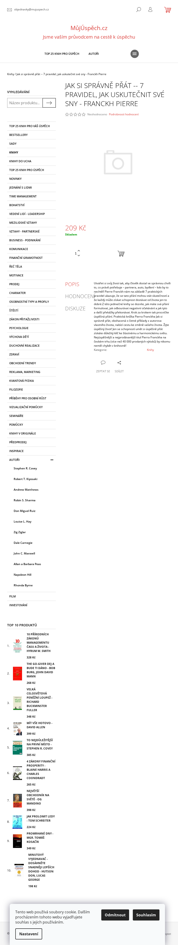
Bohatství (17, 205)
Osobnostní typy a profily (29, 302)
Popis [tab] (72, 284)
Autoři (14, 460)
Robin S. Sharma (24, 500)
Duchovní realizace (24, 346)
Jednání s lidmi (20, 188)
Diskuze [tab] (75, 308)
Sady (12, 144)
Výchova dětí (19, 337)
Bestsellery (18, 135)
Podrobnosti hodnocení (124, 114)
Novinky (15, 179)
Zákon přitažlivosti (24, 319)
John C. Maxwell (24, 553)
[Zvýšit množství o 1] (78, 250)
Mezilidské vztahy (23, 223)
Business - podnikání (25, 240)
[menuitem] (62, 54)
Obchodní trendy (22, 363)
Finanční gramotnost (26, 258)
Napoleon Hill (22, 575)
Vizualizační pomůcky (26, 407)
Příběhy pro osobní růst (27, 398)
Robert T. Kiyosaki (25, 479)
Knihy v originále (22, 433)
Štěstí (13, 310)
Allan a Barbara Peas (27, 564)
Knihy (13, 152)
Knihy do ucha (20, 161)
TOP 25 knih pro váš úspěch (29, 126)
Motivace (16, 275)
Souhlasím (146, 914)
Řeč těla (15, 267)
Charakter (17, 293)
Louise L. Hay (22, 521)
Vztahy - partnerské (24, 231)
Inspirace (16, 451)
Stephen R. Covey (25, 468)
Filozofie (16, 389)
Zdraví (14, 354)
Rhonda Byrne (23, 585)
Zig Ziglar (20, 532)
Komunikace (18, 249)
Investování (18, 605)
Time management (23, 196)
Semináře (16, 416)
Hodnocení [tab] (80, 296)
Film (12, 596)
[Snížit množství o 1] (78, 255)
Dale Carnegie (23, 543)
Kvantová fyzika (21, 381)
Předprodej (18, 442)
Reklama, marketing (24, 372)
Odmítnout (115, 914)
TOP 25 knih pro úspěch (26, 170)
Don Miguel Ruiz (24, 511)
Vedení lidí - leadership (27, 214)
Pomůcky (16, 425)
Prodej (14, 284)
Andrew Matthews (26, 490)
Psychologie (19, 328)
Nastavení (28, 933)
